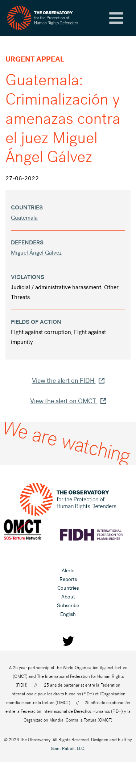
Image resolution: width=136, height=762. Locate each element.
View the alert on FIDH (64, 381)
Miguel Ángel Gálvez (36, 252)
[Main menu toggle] (116, 18)
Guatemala (24, 217)
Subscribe (68, 605)
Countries (68, 588)
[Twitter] (68, 641)
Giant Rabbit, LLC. (68, 748)
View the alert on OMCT (64, 401)
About (68, 597)
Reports (68, 579)
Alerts (68, 570)
